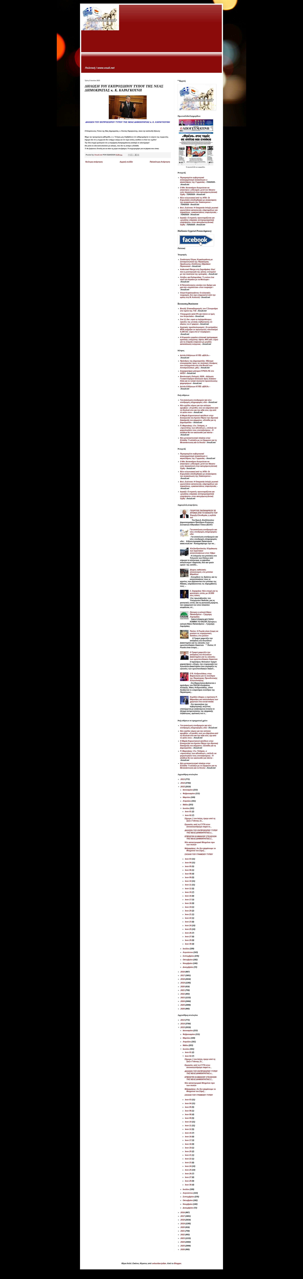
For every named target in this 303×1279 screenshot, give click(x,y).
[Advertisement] (151, 48)
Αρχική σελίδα (126, 162)
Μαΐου (186, 805)
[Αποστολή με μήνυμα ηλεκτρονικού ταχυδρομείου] (129, 155)
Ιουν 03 (188, 859)
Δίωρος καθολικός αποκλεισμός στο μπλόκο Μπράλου (201, 572)
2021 (182, 990)
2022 (182, 994)
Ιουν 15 (188, 892)
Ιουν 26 (188, 933)
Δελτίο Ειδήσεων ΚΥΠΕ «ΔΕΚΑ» (194, 355)
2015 (182, 787)
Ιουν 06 (188, 870)
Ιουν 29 (188, 940)
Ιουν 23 (188, 922)
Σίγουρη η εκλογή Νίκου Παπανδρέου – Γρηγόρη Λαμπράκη (201, 614)
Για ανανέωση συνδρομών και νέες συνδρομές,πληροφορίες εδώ (203, 532)
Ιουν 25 (188, 929)
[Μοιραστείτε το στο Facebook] (136, 155)
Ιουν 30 (188, 944)
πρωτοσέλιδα (192, 167)
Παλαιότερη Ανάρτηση (160, 162)
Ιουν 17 (188, 900)
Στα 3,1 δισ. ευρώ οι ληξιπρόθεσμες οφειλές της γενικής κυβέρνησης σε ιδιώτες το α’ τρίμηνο (196, 321)
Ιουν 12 (188, 889)
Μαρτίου (187, 797)
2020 (182, 987)
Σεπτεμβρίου (189, 956)
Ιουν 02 (188, 815)
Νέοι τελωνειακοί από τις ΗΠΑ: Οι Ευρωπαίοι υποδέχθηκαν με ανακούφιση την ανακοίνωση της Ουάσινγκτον (198, 200)
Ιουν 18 (188, 903)
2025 (182, 1005)
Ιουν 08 (188, 874)
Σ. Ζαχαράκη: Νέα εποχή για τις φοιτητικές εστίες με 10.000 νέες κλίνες (204, 593)
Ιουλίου (186, 949)
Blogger (177, 1263)
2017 (182, 975)
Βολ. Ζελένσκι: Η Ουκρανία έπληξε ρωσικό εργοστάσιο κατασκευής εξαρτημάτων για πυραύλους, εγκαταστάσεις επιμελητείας (199, 210)
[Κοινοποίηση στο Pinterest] (138, 155)
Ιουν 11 (188, 885)
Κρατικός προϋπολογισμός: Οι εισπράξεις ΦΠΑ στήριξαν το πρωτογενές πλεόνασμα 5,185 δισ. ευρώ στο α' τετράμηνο (199, 329)
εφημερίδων (201, 167)
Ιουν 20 (188, 911)
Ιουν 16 (188, 896)
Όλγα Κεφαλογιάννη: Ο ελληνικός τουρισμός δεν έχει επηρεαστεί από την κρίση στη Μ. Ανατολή (198, 295)
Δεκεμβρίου (188, 967)
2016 (182, 972)
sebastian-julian (159, 1263)
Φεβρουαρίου (189, 794)
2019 (182, 983)
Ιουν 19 (188, 907)
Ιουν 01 (188, 812)
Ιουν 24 (188, 926)
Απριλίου (187, 801)
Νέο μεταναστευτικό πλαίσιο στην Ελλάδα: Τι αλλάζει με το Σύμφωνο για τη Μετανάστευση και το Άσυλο (198, 440)
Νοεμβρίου (188, 963)
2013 (182, 779)
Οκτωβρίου (188, 960)
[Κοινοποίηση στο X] (133, 155)
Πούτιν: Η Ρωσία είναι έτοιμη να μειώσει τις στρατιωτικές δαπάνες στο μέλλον (204, 633)
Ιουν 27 (188, 937)
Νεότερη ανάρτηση (94, 162)
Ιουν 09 (188, 877)
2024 (182, 1001)
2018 (182, 979)
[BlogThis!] (131, 155)
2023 (182, 998)
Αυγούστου (188, 952)
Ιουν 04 (188, 863)
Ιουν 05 (188, 866)
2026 (182, 1009)
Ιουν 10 (188, 881)
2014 (182, 783)
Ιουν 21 (188, 914)
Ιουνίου (186, 808)
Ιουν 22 (188, 918)
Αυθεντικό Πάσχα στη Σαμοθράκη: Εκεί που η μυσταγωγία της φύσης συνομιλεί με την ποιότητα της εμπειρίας (198, 271)
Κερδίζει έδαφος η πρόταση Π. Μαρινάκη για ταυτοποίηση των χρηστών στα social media (204, 699)
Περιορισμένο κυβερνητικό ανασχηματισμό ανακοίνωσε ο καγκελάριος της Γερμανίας (193, 180)
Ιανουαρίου (188, 790)
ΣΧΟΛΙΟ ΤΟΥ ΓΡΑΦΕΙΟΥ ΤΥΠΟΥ (199, 854)
